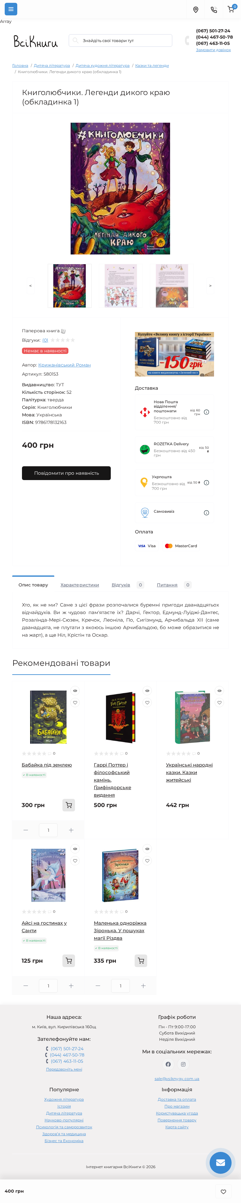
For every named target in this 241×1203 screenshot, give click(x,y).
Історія (64, 1106)
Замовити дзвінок (213, 49)
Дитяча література (52, 65)
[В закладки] (223, 1191)
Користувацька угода (177, 1113)
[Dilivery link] (206, 412)
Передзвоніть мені (64, 1069)
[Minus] (25, 830)
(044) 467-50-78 (214, 37)
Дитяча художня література (103, 65)
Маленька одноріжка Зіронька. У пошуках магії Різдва (120, 930)
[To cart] (68, 805)
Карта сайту (177, 1127)
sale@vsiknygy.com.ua (177, 1078)
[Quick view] (75, 690)
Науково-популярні (64, 1120)
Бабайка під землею (47, 765)
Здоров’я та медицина (64, 1133)
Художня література (64, 1099)
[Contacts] (214, 9)
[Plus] (71, 830)
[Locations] (195, 9)
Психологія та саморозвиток (64, 1127)
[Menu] (11, 9)
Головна (20, 65)
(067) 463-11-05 (213, 43)
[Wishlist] (75, 702)
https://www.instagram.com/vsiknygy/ (183, 1064)
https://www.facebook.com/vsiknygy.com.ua (168, 1064)
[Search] (76, 40)
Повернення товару (177, 1120)
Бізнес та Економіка (64, 1140)
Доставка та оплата (177, 1099)
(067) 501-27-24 (213, 31)
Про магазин (177, 1106)
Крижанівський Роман (64, 365)
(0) (45, 340)
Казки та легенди (152, 65)
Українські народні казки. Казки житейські (189, 772)
